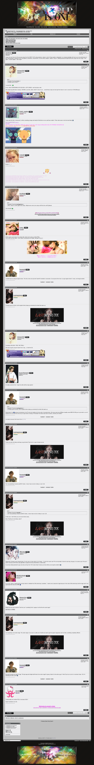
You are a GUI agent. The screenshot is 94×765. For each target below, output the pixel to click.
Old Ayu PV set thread (36, 323)
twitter (52, 281)
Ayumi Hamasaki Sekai (11, 30)
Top (90, 740)
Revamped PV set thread (45, 323)
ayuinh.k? (9, 52)
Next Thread (50, 721)
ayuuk (17, 691)
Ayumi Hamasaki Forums (20, 30)
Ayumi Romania (24, 373)
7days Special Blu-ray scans (41, 325)
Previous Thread (44, 721)
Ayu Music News (29, 30)
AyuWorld (23, 193)
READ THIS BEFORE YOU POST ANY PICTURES (17, 38)
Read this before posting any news (13, 43)
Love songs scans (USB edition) (52, 324)
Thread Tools (77, 48)
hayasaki (22, 269)
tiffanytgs (22, 552)
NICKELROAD (21, 575)
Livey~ (22, 227)
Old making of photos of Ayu (43, 537)
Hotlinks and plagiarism (10, 39)
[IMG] (7, 731)
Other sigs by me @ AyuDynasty (55, 323)
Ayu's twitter (37, 26)
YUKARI (22, 155)
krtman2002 (21, 70)
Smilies (7, 730)
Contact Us (77, 740)
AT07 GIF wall (38, 324)
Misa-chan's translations (62, 26)
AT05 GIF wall (44, 324)
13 (82, 46)
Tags (6, 716)
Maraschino (23, 597)
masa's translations (52, 26)
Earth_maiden (24, 111)
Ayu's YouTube (44, 26)
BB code (7, 729)
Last (86, 46)
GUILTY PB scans (52, 537)
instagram (48, 281)
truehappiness (18, 295)
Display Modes (85, 48)
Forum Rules (8, 734)
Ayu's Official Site (30, 26)
